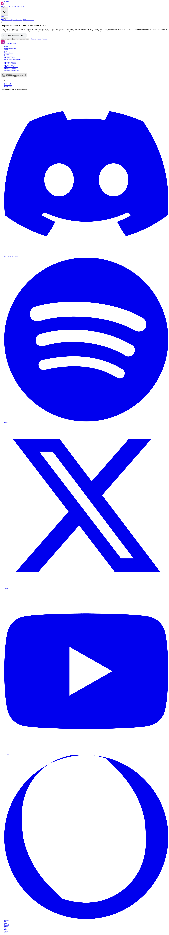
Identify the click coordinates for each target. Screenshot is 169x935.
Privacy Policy (8, 83)
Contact (3, 16)
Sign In (32, 20)
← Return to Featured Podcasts (38, 39)
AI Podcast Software (10, 68)
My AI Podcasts (25, 20)
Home (6, 46)
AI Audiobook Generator (11, 67)
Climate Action (8, 53)
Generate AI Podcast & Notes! (9, 6)
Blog (23, 6)
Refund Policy (8, 86)
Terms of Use (8, 85)
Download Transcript (6, 39)
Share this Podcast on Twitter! (21, 39)
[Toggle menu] (1, 22)
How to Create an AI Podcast (12, 59)
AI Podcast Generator (10, 57)
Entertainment (8, 56)
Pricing (20, 6)
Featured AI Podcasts (10, 48)
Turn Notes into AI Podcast (11, 70)
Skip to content (5, 1)
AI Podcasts (4, 8)
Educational (7, 54)
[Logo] (2, 4)
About (6, 49)
